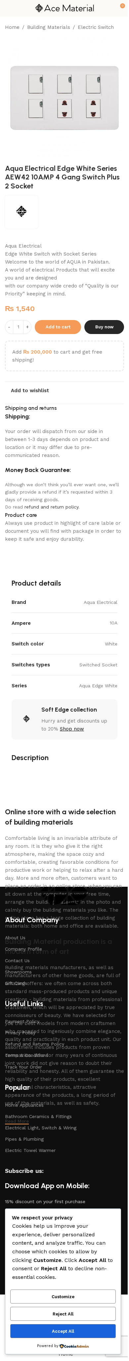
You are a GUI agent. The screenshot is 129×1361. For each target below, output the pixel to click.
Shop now (72, 729)
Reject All (63, 1313)
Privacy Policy (20, 1032)
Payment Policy (22, 1021)
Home (12, 27)
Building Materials (48, 27)
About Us (15, 937)
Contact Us (17, 960)
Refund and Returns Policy (34, 1044)
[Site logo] (64, 8)
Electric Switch (96, 27)
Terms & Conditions (26, 1055)
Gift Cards (16, 983)
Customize (63, 1296)
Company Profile (23, 949)
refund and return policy (51, 507)
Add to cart (58, 326)
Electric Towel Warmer (30, 1150)
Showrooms (18, 971)
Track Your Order (23, 1067)
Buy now (104, 326)
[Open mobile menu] (8, 8)
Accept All (63, 1331)
